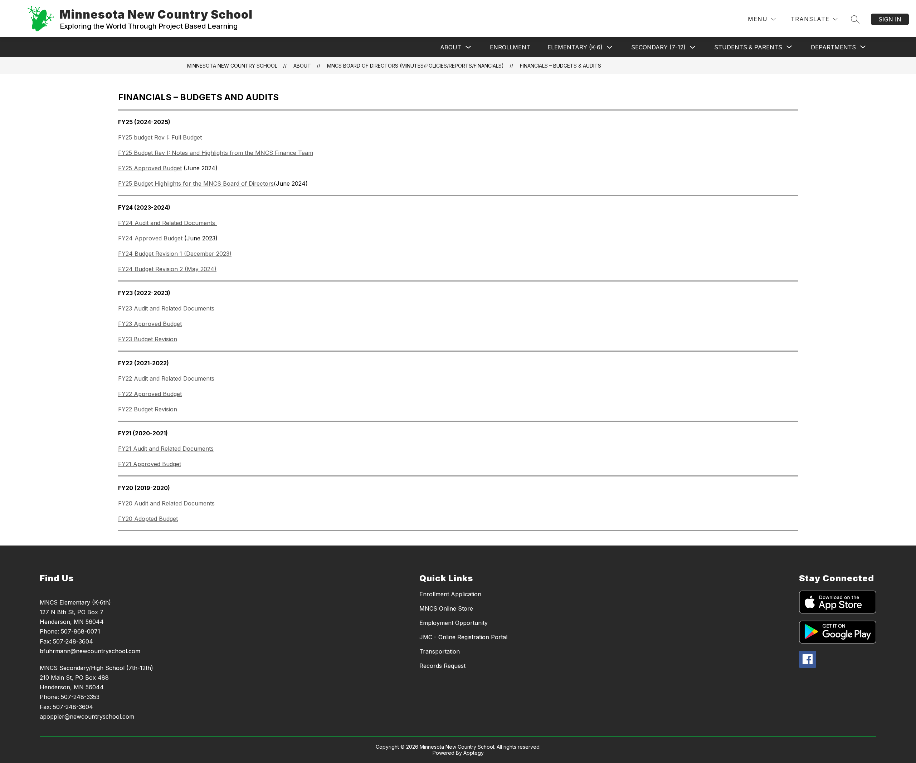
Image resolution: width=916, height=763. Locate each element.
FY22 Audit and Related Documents (166, 378)
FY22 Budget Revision (147, 409)
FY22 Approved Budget (150, 393)
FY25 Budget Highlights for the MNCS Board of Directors (196, 183)
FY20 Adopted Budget (148, 518)
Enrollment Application (450, 594)
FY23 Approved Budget (150, 323)
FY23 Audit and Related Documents (166, 308)
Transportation (439, 651)
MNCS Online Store (446, 608)
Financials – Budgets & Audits (560, 66)
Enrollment (510, 47)
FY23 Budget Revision (147, 339)
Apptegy (473, 753)
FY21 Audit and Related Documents (166, 448)
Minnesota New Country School (232, 66)
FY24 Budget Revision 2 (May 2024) (167, 269)
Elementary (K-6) (575, 47)
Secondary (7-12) (658, 47)
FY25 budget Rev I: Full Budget (160, 137)
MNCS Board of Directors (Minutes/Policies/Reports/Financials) (415, 66)
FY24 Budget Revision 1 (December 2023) (175, 253)
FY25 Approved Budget (150, 168)
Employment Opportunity (453, 622)
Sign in (889, 19)
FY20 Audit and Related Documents (166, 503)
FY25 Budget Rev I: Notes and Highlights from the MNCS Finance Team (215, 152)
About (450, 47)
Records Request (442, 665)
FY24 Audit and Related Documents (167, 222)
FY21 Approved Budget (149, 464)
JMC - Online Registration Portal (463, 637)
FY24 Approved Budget (150, 238)
